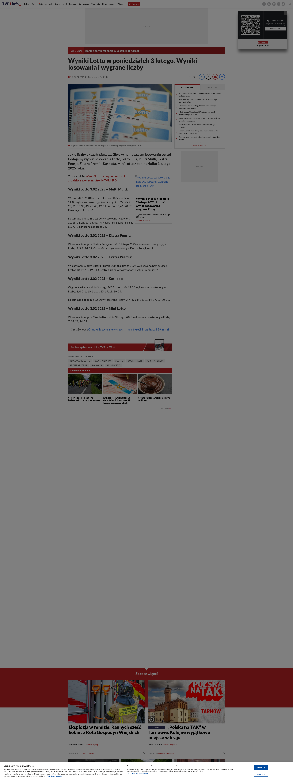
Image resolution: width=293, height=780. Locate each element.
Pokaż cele (261, 774)
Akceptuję (261, 767)
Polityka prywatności (54, 776)
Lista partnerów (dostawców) (137, 773)
